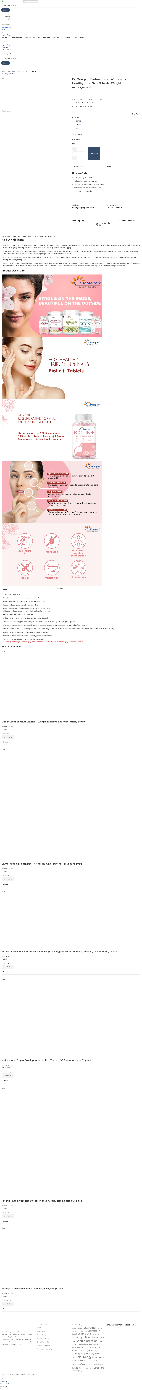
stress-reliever (98, 1365)
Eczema (92, 1337)
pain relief (90, 1361)
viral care (99, 1367)
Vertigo (91, 1368)
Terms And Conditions (44, 1349)
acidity (74, 1328)
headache (93, 1344)
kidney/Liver (94, 1354)
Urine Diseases (84, 1368)
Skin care (87, 1364)
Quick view (4, 947)
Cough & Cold (84, 1333)
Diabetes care (96, 1334)
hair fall (79, 1344)
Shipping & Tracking (43, 1345)
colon (85, 1331)
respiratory (76, 1364)
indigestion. (97, 1351)
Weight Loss (82, 1371)
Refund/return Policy (44, 1338)
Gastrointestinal (87, 1341)
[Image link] (18, 1326)
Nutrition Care (96, 1357)
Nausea (74, 1357)
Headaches (76, 1347)
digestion (84, 1337)
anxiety (83, 1328)
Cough (74, 1334)
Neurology (84, 1357)
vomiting (75, 1370)
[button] (8, 967)
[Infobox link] (88, 205)
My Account (41, 1331)
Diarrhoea (75, 1337)
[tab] (6, 237)
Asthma (99, 1328)
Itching (75, 1353)
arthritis (92, 1327)
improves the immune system (86, 1349)
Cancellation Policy (43, 1342)
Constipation (94, 1330)
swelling (76, 1368)
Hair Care (20, 71)
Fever (98, 1337)
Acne (78, 1328)
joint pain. (84, 1353)
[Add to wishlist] (9, 947)
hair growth (84, 1344)
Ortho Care (81, 1360)
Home (4, 71)
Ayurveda (11, 71)
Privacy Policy (41, 1335)
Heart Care (86, 1347)
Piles (95, 1361)
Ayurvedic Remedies (77, 1331)
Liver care (101, 1354)
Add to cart (94, 154)
